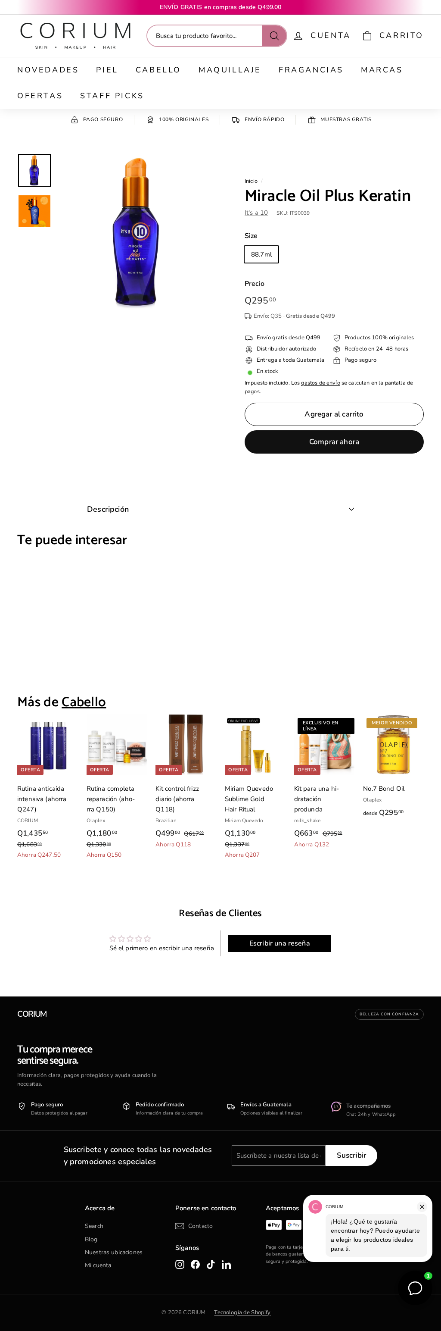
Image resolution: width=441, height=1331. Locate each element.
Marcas (382, 70)
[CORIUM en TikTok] (210, 1264)
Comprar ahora (334, 442)
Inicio (251, 181)
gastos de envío (320, 383)
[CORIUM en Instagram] (179, 1264)
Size (251, 236)
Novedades (48, 70)
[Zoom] (137, 231)
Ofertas (40, 96)
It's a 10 (256, 212)
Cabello (158, 70)
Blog (91, 1239)
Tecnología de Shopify (242, 1312)
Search (94, 1226)
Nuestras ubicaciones (114, 1252)
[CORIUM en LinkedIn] (226, 1264)
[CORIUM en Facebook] (195, 1264)
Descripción (108, 509)
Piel (107, 70)
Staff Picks (112, 96)
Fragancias (311, 70)
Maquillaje (230, 70)
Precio (254, 283)
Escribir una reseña (279, 943)
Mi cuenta (98, 1265)
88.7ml (261, 254)
